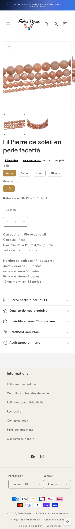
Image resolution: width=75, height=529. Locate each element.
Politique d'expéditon (21, 384)
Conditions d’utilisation (56, 519)
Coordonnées (54, 525)
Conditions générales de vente (28, 393)
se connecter (32, 160)
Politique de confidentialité (25, 402)
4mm (9, 173)
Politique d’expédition (30, 525)
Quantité (11, 210)
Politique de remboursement (52, 513)
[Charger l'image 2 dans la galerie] (37, 124)
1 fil (9, 188)
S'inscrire (11, 160)
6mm (24, 173)
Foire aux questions (20, 429)
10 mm (55, 173)
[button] (8, 24)
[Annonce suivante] (68, 5)
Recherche (14, 411)
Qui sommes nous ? (20, 439)
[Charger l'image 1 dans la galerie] (14, 124)
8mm (39, 173)
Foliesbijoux (24, 513)
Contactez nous (17, 420)
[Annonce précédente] (7, 5)
